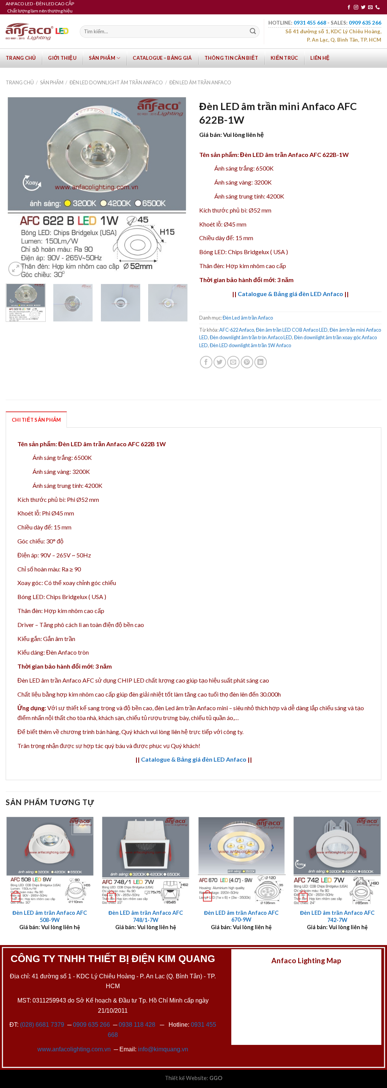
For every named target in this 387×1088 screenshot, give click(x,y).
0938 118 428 (137, 1024)
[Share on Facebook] (206, 362)
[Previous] (19, 187)
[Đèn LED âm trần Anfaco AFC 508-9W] (50, 860)
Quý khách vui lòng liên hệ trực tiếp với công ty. (182, 731)
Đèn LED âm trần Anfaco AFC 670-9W (241, 916)
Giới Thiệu (62, 58)
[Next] (174, 187)
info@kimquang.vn (163, 1049)
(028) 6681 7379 (43, 1024)
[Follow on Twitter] (363, 7)
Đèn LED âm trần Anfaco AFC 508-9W (49, 916)
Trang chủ (21, 58)
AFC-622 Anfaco (236, 330)
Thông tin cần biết (231, 58)
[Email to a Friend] (233, 362)
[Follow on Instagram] (356, 7)
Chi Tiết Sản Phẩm (36, 420)
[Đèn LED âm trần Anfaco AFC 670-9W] (241, 860)
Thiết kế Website (186, 1078)
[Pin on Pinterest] (247, 362)
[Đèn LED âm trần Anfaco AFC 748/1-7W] (145, 860)
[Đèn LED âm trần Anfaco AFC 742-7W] (337, 860)
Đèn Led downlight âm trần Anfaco (116, 82)
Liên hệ (320, 58)
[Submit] (252, 31)
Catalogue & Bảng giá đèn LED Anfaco (290, 293)
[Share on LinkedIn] (260, 362)
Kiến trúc (284, 58)
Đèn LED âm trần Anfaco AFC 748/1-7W (145, 916)
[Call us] (377, 7)
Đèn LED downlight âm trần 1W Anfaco (250, 345)
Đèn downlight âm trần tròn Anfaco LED (251, 337)
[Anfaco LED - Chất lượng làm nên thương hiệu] (37, 31)
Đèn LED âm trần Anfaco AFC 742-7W (337, 916)
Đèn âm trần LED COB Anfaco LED (292, 330)
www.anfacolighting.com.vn (74, 1049)
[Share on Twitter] (220, 362)
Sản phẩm (102, 58)
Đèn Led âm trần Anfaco (200, 82)
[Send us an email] (370, 7)
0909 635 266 (91, 1024)
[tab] (36, 419)
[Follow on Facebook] (349, 7)
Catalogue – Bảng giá (162, 58)
